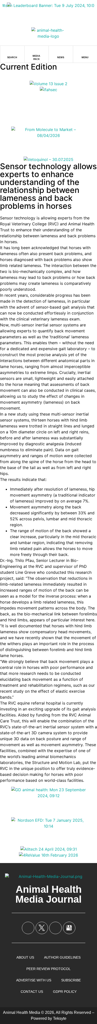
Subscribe (71, 980)
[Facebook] (28, 928)
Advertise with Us (33, 980)
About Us (25, 957)
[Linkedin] (55, 928)
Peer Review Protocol (48, 969)
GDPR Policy (65, 992)
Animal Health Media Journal (48, 894)
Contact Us (32, 992)
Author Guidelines (62, 957)
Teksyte (59, 1018)
